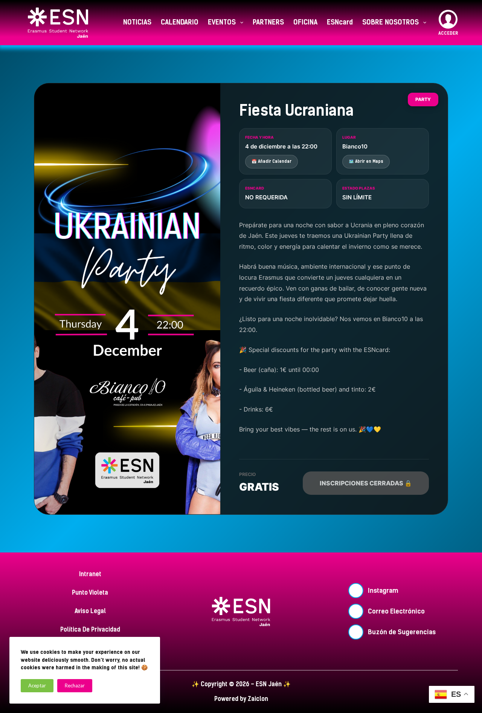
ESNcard (340, 22)
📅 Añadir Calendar (271, 161)
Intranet (90, 574)
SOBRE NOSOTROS (390, 22)
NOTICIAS (137, 22)
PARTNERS (268, 22)
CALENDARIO (179, 22)
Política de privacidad (90, 629)
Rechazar (75, 685)
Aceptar (37, 685)
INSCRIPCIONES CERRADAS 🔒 (366, 483)
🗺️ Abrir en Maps (366, 161)
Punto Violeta (90, 592)
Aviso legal (90, 611)
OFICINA (305, 22)
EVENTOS (222, 22)
